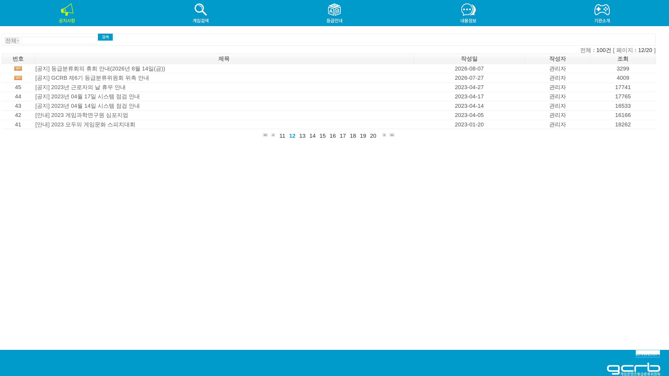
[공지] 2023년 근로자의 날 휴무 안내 (80, 87)
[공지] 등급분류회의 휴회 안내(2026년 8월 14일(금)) (100, 68)
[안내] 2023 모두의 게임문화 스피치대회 (85, 124)
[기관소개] (602, 4)
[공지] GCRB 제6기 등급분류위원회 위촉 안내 (92, 78)
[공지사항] (67, 4)
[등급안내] (334, 4)
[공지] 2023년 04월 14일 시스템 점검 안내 (87, 106)
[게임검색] (201, 4)
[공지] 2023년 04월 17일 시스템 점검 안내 (87, 96)
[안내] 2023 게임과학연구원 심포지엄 (81, 115)
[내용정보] (468, 4)
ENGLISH (648, 353)
